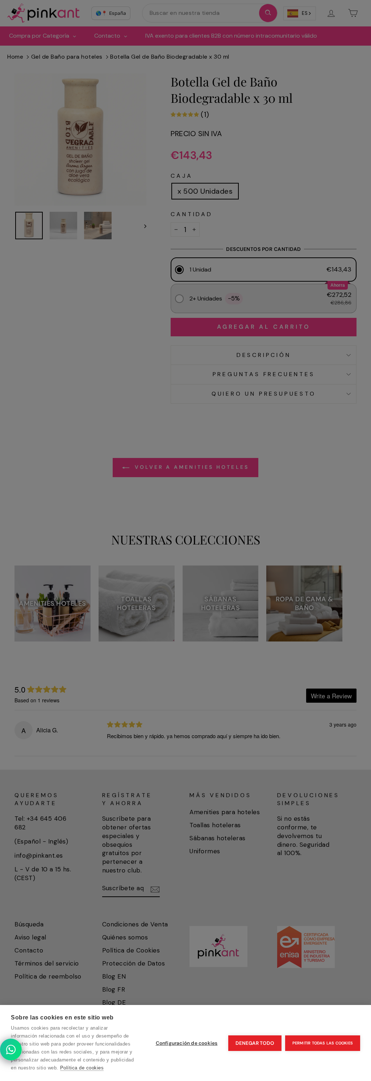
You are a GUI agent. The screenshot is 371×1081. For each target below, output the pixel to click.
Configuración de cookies (187, 1043)
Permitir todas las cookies (322, 1043)
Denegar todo (254, 1043)
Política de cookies (82, 1068)
